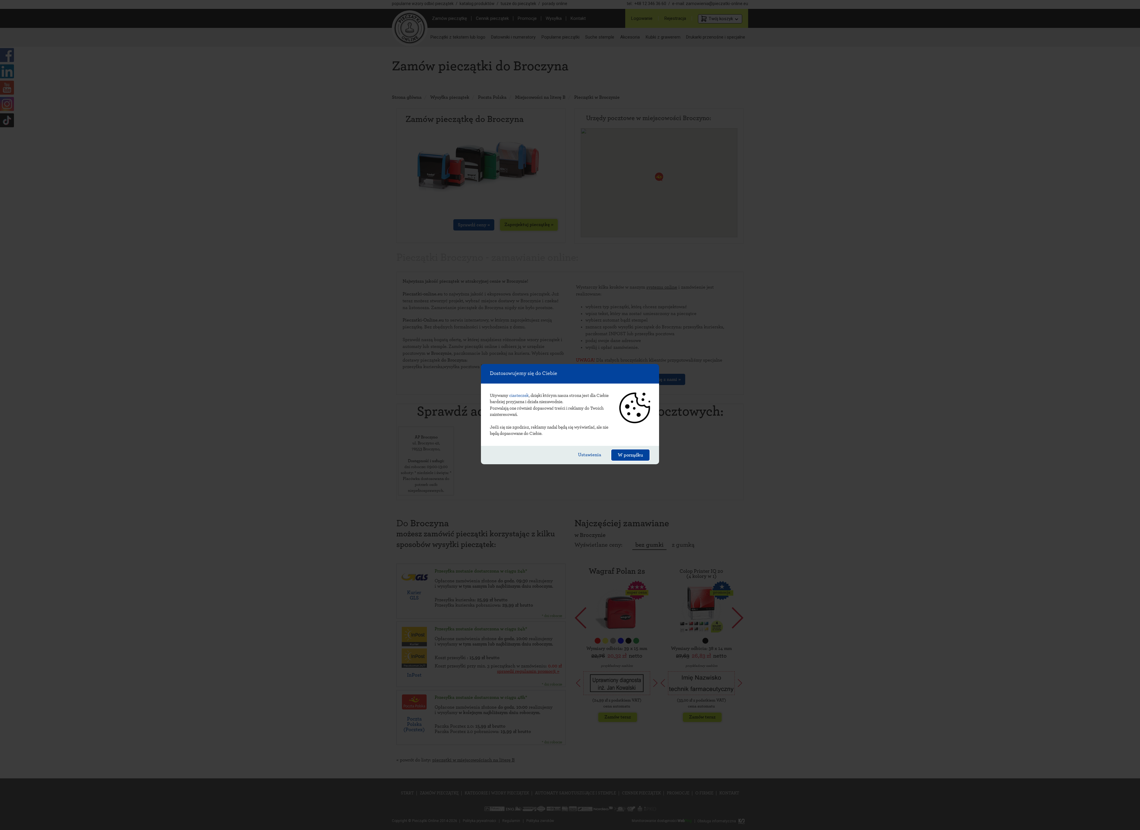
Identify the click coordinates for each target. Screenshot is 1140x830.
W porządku (630, 455)
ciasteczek (519, 395)
